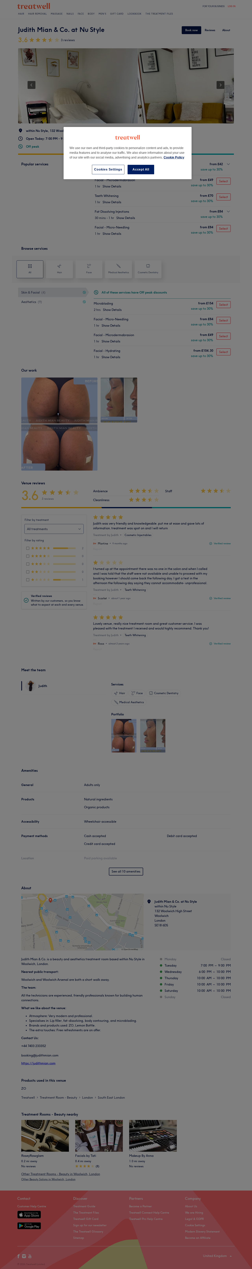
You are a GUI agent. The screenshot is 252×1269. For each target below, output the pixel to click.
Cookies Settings (108, 169)
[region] (128, 153)
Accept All (140, 169)
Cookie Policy (174, 157)
